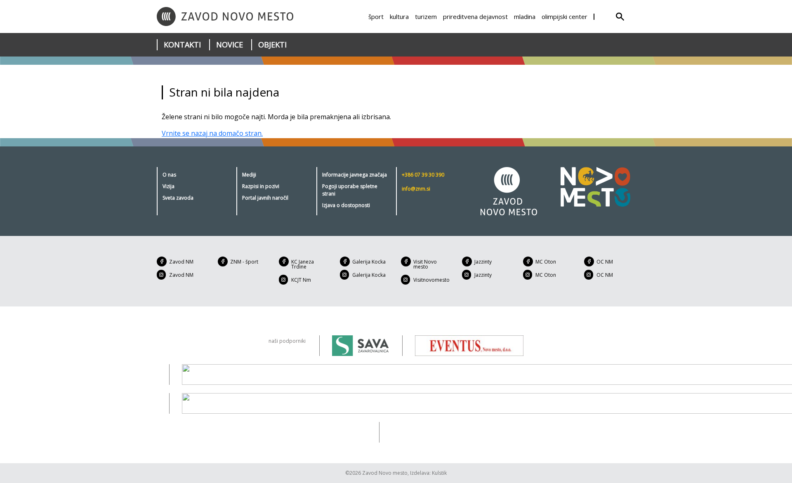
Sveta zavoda (178, 197)
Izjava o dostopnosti (346, 205)
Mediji (249, 174)
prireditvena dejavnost (475, 16)
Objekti (272, 44)
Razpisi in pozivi (260, 186)
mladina (524, 16)
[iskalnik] (620, 16)
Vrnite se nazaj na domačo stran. (212, 133)
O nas (169, 174)
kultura (399, 16)
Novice (229, 44)
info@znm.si (416, 188)
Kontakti (182, 44)
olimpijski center (564, 16)
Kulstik (439, 472)
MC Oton (545, 261)
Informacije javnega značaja (354, 174)
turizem (426, 16)
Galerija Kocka (369, 261)
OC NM (604, 261)
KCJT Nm (301, 279)
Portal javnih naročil (265, 197)
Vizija (168, 186)
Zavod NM (181, 261)
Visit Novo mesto (425, 264)
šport (376, 16)
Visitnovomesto (431, 279)
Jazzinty (483, 261)
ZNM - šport (244, 261)
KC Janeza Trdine (302, 264)
